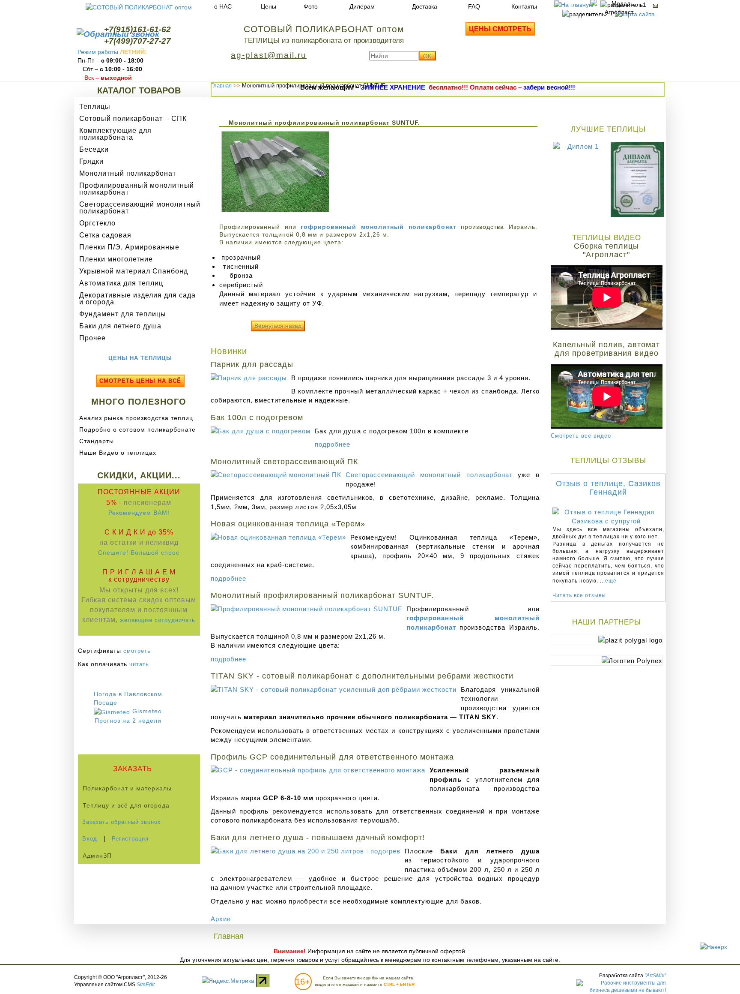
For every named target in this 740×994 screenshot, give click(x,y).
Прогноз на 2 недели (128, 720)
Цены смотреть (500, 29)
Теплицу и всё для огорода (126, 805)
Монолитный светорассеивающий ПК (284, 461)
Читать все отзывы (579, 595)
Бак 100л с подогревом (257, 417)
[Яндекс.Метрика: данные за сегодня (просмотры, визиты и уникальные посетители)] (228, 980)
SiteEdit (146, 985)
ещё (611, 581)
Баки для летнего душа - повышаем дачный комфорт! (318, 837)
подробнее (332, 444)
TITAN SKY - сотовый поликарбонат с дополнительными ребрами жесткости (362, 676)
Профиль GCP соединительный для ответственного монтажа (332, 757)
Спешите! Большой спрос (138, 552)
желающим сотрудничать (157, 620)
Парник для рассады (252, 364)
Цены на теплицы (140, 358)
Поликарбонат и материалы (127, 788)
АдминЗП (97, 855)
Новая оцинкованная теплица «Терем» (288, 524)
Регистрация (130, 838)
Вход (89, 838)
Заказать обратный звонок (121, 822)
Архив (221, 918)
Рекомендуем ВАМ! (139, 512)
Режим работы (98, 51)
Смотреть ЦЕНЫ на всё (140, 381)
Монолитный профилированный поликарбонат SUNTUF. (322, 595)
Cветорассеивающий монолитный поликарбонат (429, 474)
